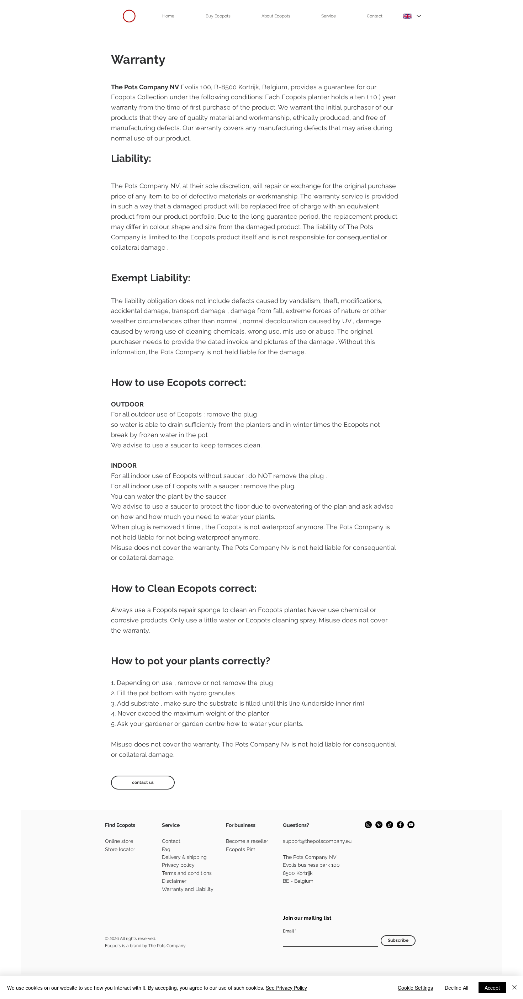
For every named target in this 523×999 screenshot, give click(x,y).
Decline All (456, 987)
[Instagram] (368, 824)
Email (288, 931)
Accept (492, 987)
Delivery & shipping (184, 857)
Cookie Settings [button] (415, 987)
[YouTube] (410, 824)
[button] (218, 16)
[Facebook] (400, 824)
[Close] (514, 987)
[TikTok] (389, 824)
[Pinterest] (378, 824)
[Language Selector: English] (412, 16)
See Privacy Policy (286, 987)
